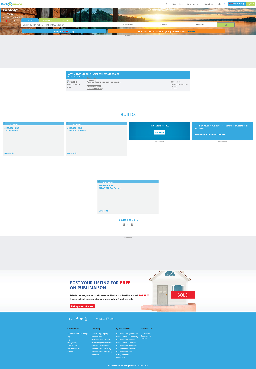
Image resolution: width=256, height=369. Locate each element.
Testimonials (146, 336)
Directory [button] (209, 4)
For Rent (64, 20)
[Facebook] (77, 319)
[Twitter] (81, 319)
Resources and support (100, 346)
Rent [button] (181, 4)
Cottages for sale (122, 355)
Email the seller (93, 86)
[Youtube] (86, 319)
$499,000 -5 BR (106, 185)
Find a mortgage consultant (101, 343)
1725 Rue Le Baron (76, 130)
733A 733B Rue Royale (110, 188)
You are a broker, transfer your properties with (166, 31)
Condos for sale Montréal (126, 343)
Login (249, 4)
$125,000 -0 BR (11, 128)
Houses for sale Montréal (125, 340)
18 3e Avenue (11, 130)
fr (224, 4)
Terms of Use (72, 346)
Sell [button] (167, 4)
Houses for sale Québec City (127, 334)
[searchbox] (66, 24)
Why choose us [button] (194, 4)
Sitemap (70, 352)
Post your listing (64, 31)
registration (236, 4)
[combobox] (65, 24)
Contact (144, 338)
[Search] (225, 25)
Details (7, 153)
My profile (95, 355)
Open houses (96, 337)
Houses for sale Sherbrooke (126, 346)
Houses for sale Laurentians (126, 349)
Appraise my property (99, 334)
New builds (47, 20)
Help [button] (219, 4)
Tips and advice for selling (101, 349)
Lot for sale (120, 358)
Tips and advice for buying (101, 352)
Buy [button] (174, 4)
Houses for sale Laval (124, 352)
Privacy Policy (72, 343)
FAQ (68, 340)
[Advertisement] (128, 43)
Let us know (145, 333)
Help (68, 337)
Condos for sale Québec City (127, 337)
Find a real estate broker (100, 340)
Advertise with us (73, 349)
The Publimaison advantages (77, 334)
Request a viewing (94, 89)
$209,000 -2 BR (74, 128)
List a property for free (82, 306)
